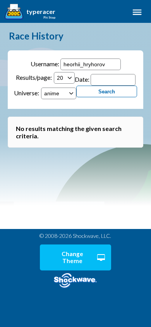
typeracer (40, 11)
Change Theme (72, 257)
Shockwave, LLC (75, 280)
